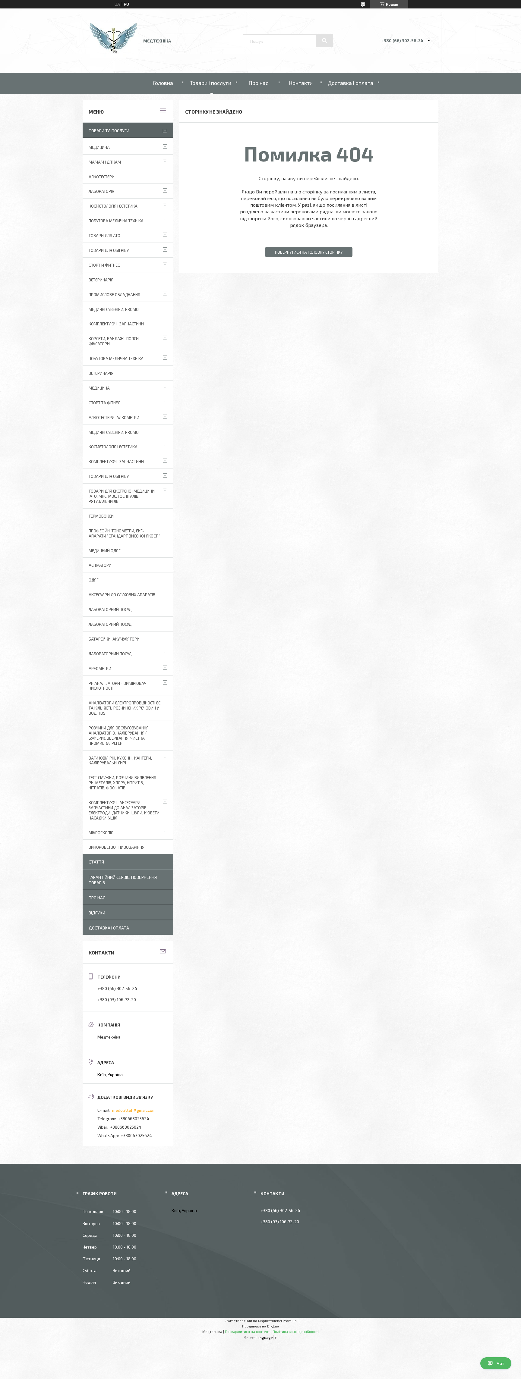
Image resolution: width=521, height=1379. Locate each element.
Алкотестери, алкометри (114, 417)
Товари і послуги (210, 83)
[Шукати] (324, 40)
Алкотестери (102, 176)
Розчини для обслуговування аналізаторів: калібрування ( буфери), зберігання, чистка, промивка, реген (119, 736)
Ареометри (100, 668)
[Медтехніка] (114, 55)
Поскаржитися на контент (247, 1331)
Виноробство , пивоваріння (116, 847)
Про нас (258, 83)
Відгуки (97, 912)
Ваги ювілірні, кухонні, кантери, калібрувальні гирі (120, 761)
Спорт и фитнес (104, 265)
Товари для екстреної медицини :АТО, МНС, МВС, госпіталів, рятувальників (122, 496)
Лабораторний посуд (110, 653)
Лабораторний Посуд (110, 609)
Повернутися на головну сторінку (309, 252)
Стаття (96, 861)
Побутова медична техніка (116, 220)
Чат (500, 1363)
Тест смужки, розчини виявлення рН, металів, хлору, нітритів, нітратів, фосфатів (122, 782)
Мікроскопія (101, 832)
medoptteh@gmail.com (134, 1110)
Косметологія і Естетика (113, 206)
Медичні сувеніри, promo (114, 309)
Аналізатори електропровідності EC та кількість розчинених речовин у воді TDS (124, 708)
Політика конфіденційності (296, 1331)
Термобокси (101, 516)
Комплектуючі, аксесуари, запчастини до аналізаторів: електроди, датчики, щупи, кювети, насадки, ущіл (124, 810)
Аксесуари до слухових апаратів (122, 594)
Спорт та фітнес (104, 402)
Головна (163, 83)
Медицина (99, 147)
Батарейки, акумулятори (114, 639)
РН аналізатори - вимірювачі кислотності (118, 686)
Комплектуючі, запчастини (116, 323)
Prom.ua (290, 1320)
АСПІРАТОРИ (100, 565)
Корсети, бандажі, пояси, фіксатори (114, 341)
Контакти (301, 83)
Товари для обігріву (109, 250)
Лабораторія (101, 191)
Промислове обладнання (114, 294)
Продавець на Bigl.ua (260, 1326)
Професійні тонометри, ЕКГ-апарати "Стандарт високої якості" (124, 533)
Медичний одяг (104, 550)
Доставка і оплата (350, 83)
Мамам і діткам (105, 162)
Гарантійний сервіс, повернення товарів (123, 880)
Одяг (93, 580)
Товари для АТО (104, 235)
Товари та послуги (109, 130)
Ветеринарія (101, 279)
